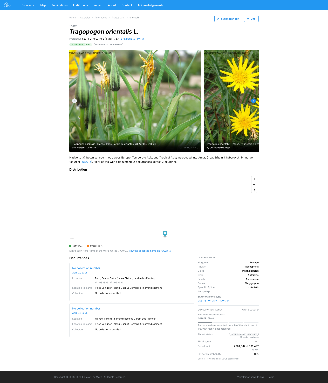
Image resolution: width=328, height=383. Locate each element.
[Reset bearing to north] (254, 190)
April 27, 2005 (80, 272)
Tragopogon (118, 17)
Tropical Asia (167, 157)
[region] (164, 209)
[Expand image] (196, 55)
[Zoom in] (254, 179)
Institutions (80, 5)
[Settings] (74, 100)
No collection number (86, 268)
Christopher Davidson (85, 147)
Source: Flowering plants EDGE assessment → (220, 358)
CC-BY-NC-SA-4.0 (189, 147)
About (112, 5)
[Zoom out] (254, 184)
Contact (126, 5)
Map (43, 5)
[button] (165, 234)
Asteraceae (101, 17)
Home (72, 17)
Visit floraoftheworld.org (250, 376)
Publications (59, 5)
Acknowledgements (150, 5)
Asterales (85, 17)
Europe (126, 157)
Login (271, 376)
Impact (98, 5)
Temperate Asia (142, 157)
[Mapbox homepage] (72, 240)
